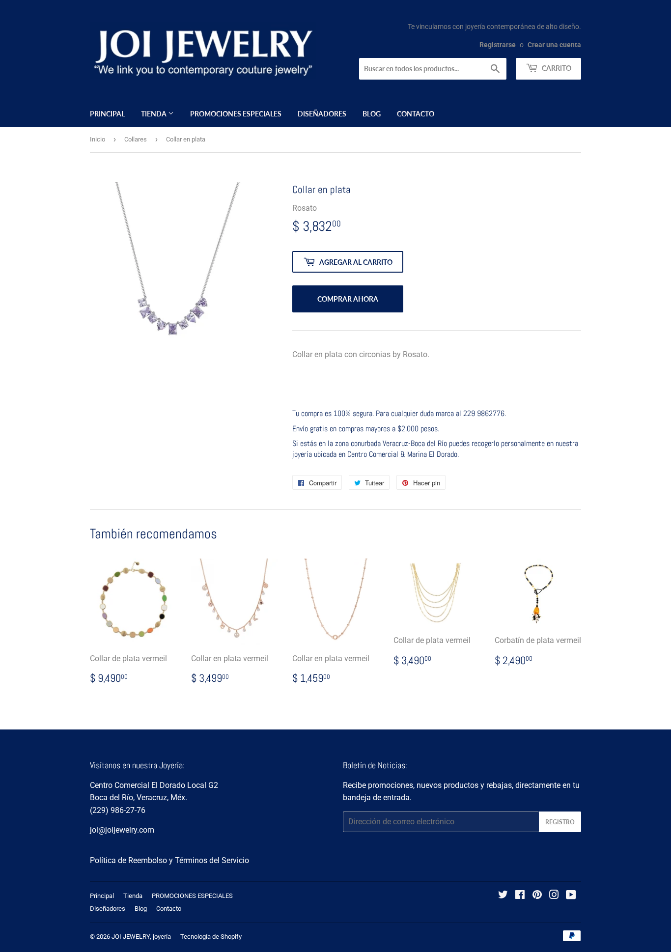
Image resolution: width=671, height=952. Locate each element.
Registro (560, 822)
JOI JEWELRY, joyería (141, 936)
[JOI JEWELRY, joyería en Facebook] (520, 895)
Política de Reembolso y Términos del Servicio (169, 860)
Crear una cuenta (554, 45)
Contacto (415, 114)
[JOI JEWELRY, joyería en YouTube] (571, 895)
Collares (135, 139)
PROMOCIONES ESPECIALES (235, 114)
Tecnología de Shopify (211, 936)
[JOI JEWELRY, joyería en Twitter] (503, 895)
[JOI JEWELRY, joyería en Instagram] (554, 895)
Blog (372, 114)
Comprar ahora (347, 299)
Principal (107, 114)
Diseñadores (322, 114)
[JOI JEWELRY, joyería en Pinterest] (537, 895)
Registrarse (497, 45)
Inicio (97, 139)
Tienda (154, 114)
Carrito (555, 68)
